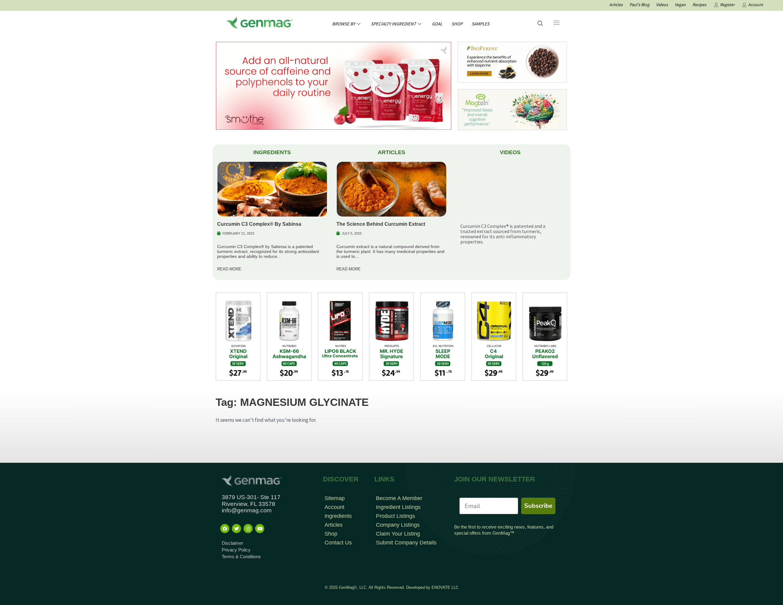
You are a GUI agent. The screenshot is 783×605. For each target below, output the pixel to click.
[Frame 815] (333, 85)
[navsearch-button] (540, 23)
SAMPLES (480, 24)
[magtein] (512, 109)
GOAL (437, 24)
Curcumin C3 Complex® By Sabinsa (259, 224)
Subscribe (538, 506)
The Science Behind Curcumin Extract (380, 224)
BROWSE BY (343, 24)
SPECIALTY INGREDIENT (393, 24)
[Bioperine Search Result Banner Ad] (512, 61)
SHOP (456, 24)
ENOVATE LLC (445, 587)
